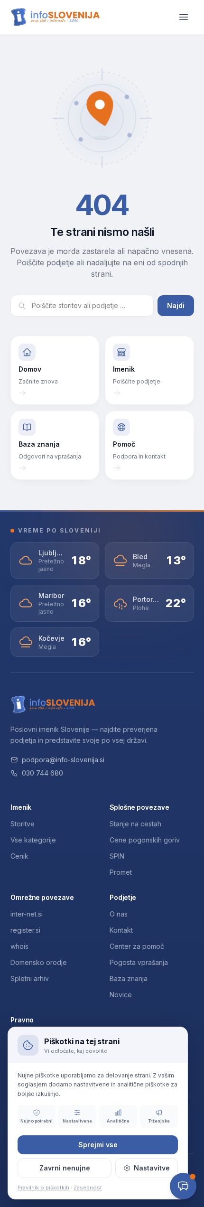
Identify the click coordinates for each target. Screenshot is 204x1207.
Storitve (22, 824)
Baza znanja (129, 978)
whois (19, 946)
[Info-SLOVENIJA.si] (55, 17)
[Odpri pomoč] (183, 1186)
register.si (25, 930)
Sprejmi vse (98, 1145)
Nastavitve (152, 1168)
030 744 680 (42, 773)
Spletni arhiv (29, 978)
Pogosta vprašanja (139, 962)
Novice (121, 995)
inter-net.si (26, 914)
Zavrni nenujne (64, 1168)
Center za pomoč (137, 946)
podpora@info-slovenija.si (63, 760)
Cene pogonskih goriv (145, 840)
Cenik (19, 856)
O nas (119, 914)
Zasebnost (88, 1187)
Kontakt (121, 930)
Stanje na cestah (135, 824)
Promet (121, 872)
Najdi (176, 305)
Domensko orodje (38, 962)
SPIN (117, 856)
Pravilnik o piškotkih (43, 1187)
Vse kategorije (33, 840)
